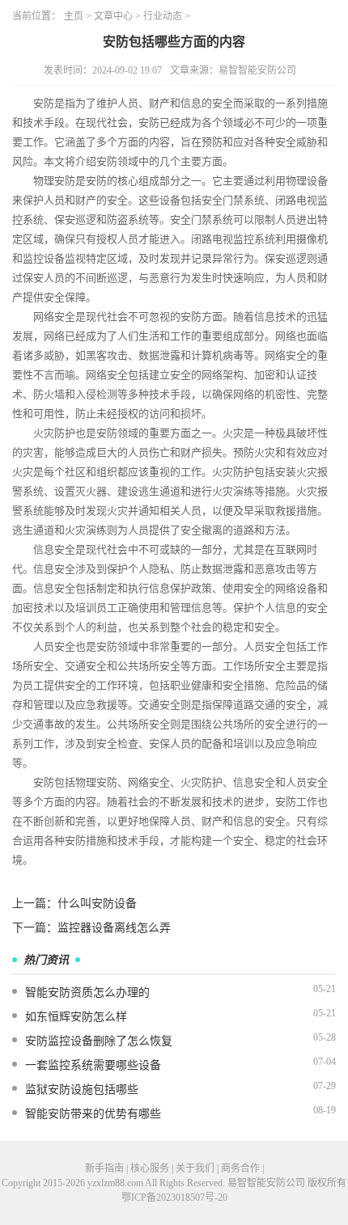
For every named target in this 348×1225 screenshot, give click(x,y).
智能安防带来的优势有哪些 (93, 1114)
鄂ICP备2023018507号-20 (174, 1197)
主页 (73, 16)
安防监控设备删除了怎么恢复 (98, 1041)
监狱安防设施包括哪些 (81, 1089)
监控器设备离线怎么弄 (114, 928)
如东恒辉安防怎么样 (76, 1017)
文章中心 (113, 16)
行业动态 (162, 16)
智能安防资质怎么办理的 (87, 992)
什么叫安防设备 (97, 904)
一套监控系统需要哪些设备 (93, 1065)
